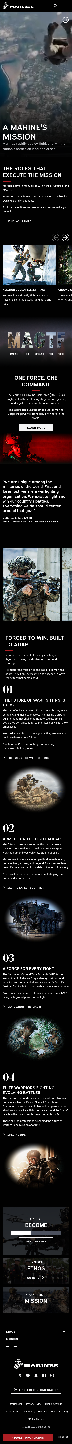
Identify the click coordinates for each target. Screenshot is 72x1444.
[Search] (55, 6)
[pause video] (65, 20)
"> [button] (58, 232)
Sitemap (55, 1411)
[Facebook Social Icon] (44, 1375)
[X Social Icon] (20, 1375)
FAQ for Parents (36, 1418)
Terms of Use (11, 1411)
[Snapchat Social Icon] (36, 1375)
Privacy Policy (33, 1403)
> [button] (63, 232)
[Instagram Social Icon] (52, 1375)
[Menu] (65, 6)
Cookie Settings (53, 1403)
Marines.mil (16, 1403)
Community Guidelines (35, 1411)
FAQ (66, 1411)
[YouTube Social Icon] (28, 1375)
